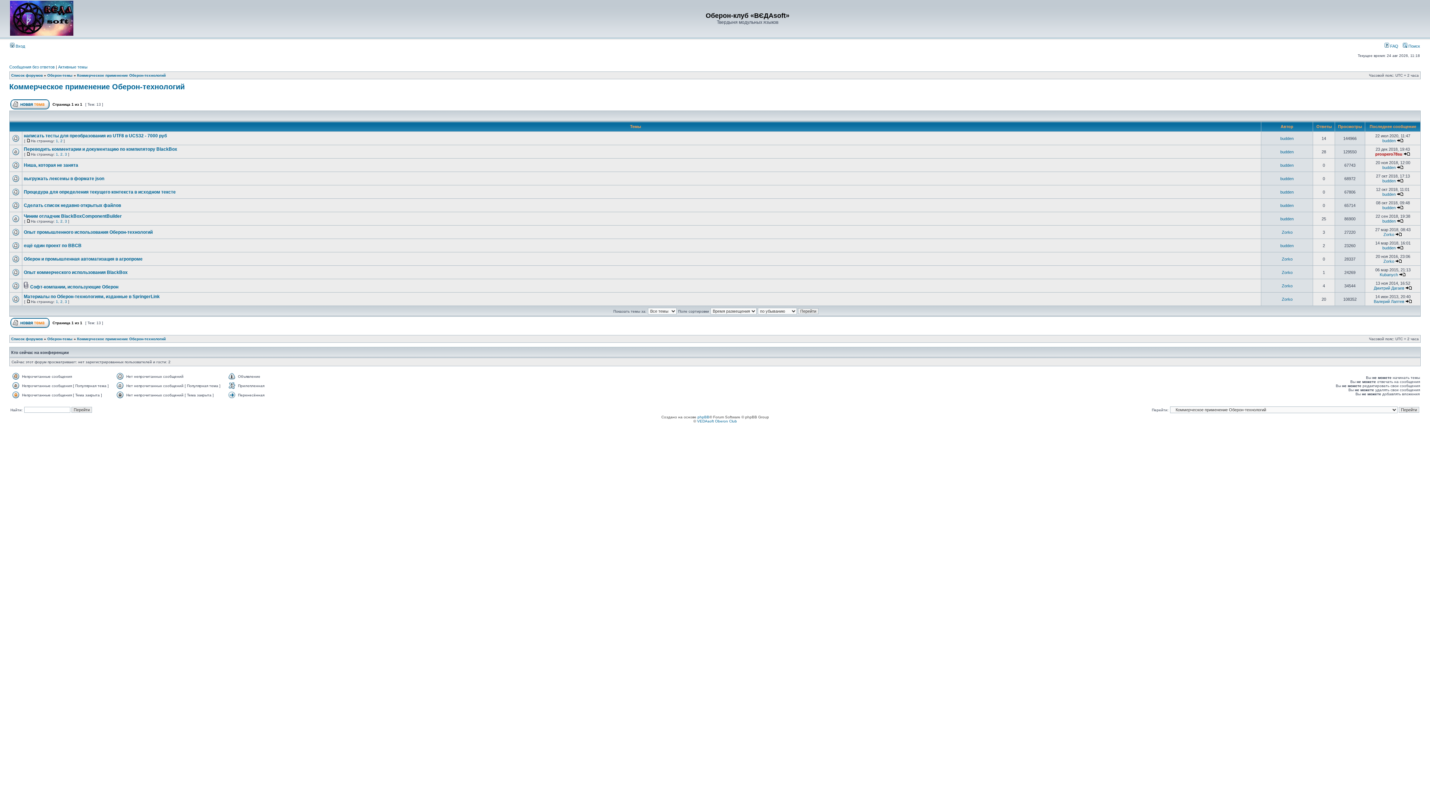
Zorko (1287, 232)
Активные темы (73, 67)
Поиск (1413, 46)
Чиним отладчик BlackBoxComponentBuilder (73, 216)
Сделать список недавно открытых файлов (72, 205)
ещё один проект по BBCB (53, 245)
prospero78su (1388, 154)
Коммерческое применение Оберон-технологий (121, 75)
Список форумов (27, 75)
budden (1287, 138)
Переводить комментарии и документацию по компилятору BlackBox (100, 149)
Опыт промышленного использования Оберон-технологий (88, 232)
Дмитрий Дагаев (1389, 288)
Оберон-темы (60, 75)
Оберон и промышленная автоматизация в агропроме (83, 259)
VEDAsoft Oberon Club (717, 421)
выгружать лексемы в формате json (64, 178)
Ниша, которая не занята (51, 165)
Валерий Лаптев (1389, 301)
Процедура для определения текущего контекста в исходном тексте (100, 192)
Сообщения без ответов (32, 67)
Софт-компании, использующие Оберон (74, 287)
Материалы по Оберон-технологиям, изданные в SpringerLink (92, 296)
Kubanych (1389, 274)
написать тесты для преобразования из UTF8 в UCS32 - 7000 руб (95, 135)
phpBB (703, 417)
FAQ (1393, 46)
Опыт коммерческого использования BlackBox (76, 272)
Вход (20, 46)
